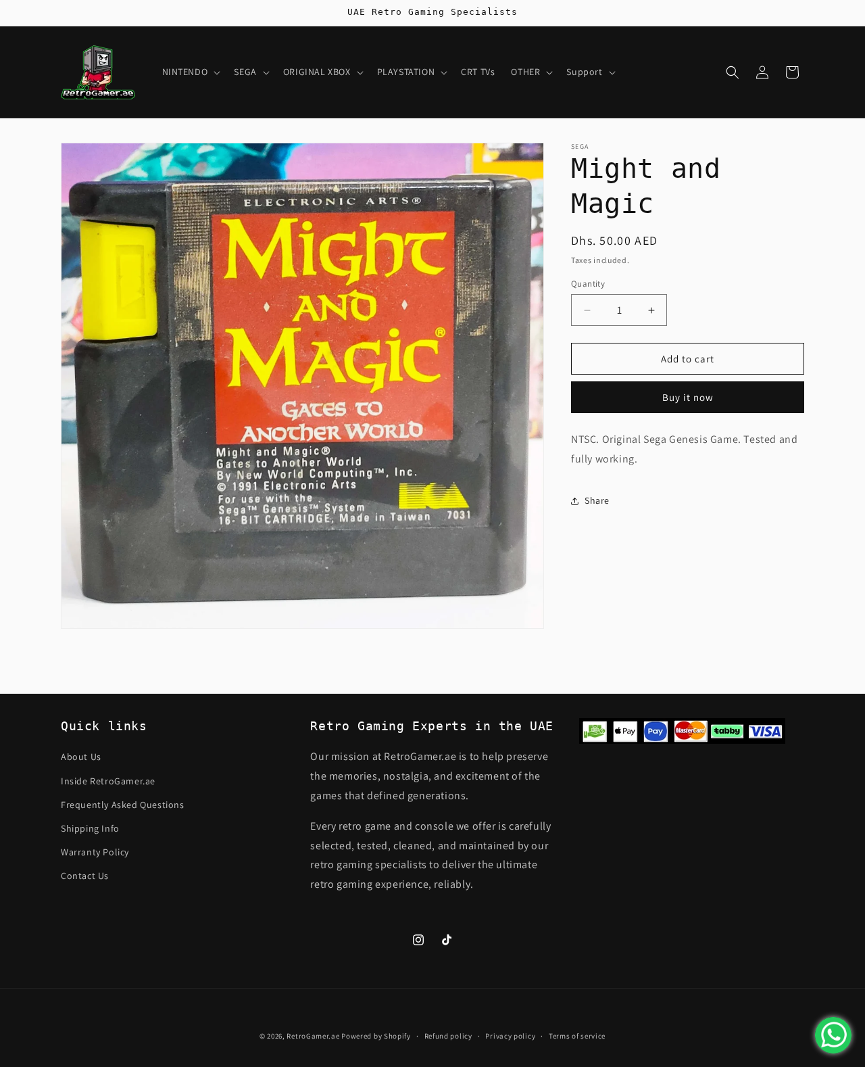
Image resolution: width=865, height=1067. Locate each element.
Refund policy (448, 1036)
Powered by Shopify (376, 1036)
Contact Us (85, 876)
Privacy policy (510, 1036)
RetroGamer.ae (313, 1036)
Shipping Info (90, 828)
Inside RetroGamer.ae (108, 780)
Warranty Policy (95, 852)
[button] (190, 71)
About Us (81, 757)
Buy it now (688, 398)
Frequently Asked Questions (122, 805)
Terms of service (577, 1036)
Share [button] (597, 501)
